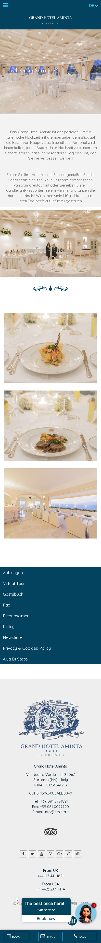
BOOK (16, 936)
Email (50, 936)
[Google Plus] (59, 854)
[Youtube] (41, 854)
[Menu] (5, 5)
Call (82, 936)
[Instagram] (50, 854)
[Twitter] (32, 854)
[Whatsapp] (68, 854)
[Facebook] (23, 854)
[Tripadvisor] (77, 854)
